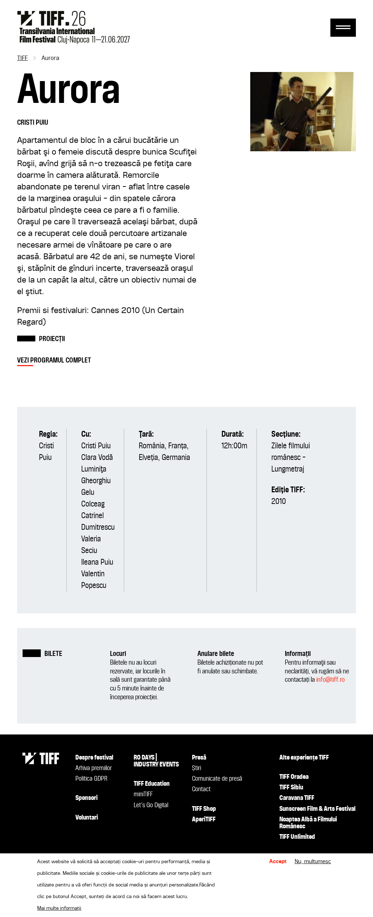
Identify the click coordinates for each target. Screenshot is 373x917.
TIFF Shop (204, 809)
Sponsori (86, 798)
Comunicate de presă (217, 779)
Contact (201, 789)
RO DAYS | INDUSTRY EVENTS (156, 761)
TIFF (22, 58)
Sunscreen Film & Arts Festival (317, 809)
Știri (196, 768)
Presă (199, 758)
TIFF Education (152, 784)
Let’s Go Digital (151, 805)
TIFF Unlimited (297, 837)
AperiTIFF (204, 819)
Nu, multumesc (313, 861)
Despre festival (94, 758)
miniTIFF (143, 794)
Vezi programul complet (54, 360)
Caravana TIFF (296, 798)
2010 (278, 501)
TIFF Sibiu (291, 787)
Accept (278, 861)
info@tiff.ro (330, 680)
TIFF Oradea (294, 777)
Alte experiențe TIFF (304, 758)
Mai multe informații (59, 908)
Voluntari (86, 818)
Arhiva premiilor (93, 768)
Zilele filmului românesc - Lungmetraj (290, 458)
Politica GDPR (91, 779)
